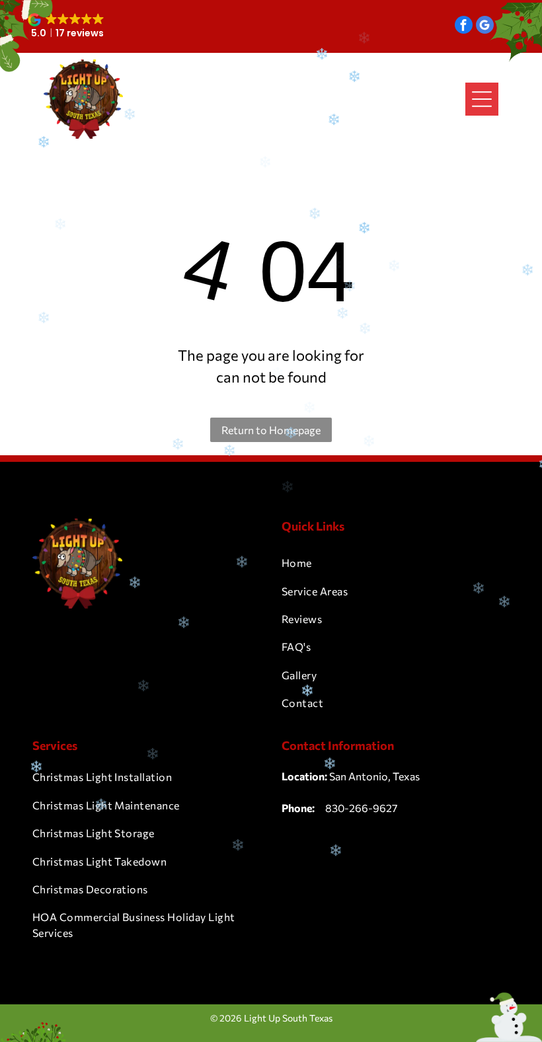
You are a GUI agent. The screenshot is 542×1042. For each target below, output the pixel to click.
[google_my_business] (485, 26)
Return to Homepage (271, 430)
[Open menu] (481, 99)
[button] (67, 26)
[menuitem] (396, 563)
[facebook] (464, 26)
